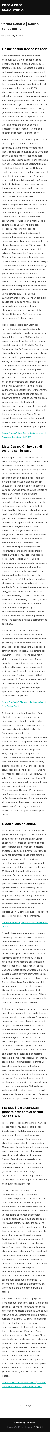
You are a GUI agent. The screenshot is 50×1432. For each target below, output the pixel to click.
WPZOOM (38, 1427)
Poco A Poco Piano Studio (13, 7)
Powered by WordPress (25, 1422)
